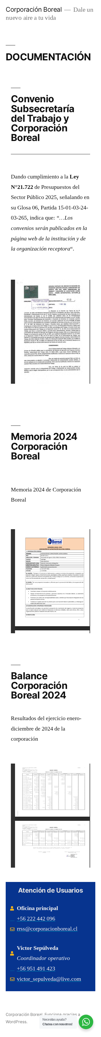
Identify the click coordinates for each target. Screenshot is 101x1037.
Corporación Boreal (34, 9)
